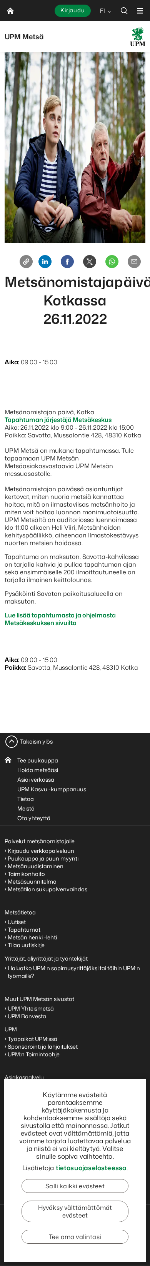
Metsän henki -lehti (32, 937)
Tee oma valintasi (75, 1237)
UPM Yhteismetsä (31, 1008)
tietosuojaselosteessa (91, 1167)
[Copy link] (26, 261)
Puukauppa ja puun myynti (43, 858)
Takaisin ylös (36, 741)
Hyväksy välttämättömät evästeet (75, 1211)
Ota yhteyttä (33, 818)
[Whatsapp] (111, 261)
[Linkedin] (45, 261)
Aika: (12, 362)
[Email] (134, 261)
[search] (124, 10)
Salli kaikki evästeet (74, 1186)
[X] (89, 261)
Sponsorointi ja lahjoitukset (43, 1046)
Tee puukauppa (37, 760)
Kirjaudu (72, 10)
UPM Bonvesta (27, 1016)
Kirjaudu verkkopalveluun (41, 851)
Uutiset (17, 922)
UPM (11, 1029)
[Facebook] (67, 261)
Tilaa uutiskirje (26, 945)
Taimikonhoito (26, 874)
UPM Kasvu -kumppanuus (51, 789)
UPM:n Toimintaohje (34, 1054)
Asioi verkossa (35, 780)
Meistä (26, 808)
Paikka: (15, 667)
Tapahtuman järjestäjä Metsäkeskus (58, 419)
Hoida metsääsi (37, 770)
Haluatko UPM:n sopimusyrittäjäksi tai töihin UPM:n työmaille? (74, 972)
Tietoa (25, 799)
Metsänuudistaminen (35, 866)
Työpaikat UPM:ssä (32, 1039)
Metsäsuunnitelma (32, 881)
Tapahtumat (24, 930)
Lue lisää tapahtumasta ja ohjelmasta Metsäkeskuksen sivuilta (60, 619)
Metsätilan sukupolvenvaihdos (47, 889)
